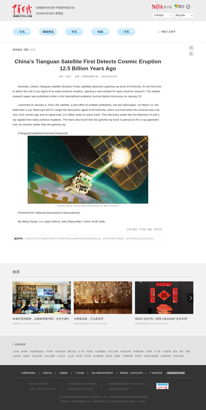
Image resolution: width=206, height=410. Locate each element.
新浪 (175, 351)
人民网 (16, 351)
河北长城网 (49, 356)
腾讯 (181, 351)
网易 (188, 351)
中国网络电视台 (36, 351)
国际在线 (71, 351)
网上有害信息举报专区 (102, 373)
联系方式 (47, 373)
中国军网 (166, 351)
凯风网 (138, 356)
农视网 (117, 356)
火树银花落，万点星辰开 (89, 318)
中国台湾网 (113, 351)
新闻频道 (17, 49)
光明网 (149, 351)
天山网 (70, 356)
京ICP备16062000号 (39, 384)
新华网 (24, 351)
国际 (26, 49)
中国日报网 (60, 351)
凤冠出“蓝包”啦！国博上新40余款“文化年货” (161, 318)
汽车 (126, 31)
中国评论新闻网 (150, 356)
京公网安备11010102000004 (82, 384)
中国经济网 (125, 351)
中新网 (89, 351)
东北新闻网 (98, 356)
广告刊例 (79, 373)
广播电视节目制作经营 (118, 389)
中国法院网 (37, 356)
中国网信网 (138, 351)
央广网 (81, 351)
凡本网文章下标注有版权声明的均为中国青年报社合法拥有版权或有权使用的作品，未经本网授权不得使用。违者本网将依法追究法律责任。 (85, 238)
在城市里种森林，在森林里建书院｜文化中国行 (41, 318)
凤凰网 (26, 356)
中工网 (157, 351)
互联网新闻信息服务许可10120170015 (126, 384)
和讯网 (79, 356)
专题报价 (63, 373)
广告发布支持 (156, 373)
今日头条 (61, 356)
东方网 (87, 356)
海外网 (108, 356)
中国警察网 (127, 356)
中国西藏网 (100, 351)
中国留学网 (165, 356)
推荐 (16, 272)
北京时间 (17, 356)
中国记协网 (178, 356)
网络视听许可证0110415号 (81, 389)
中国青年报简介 (28, 373)
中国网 (49, 351)
